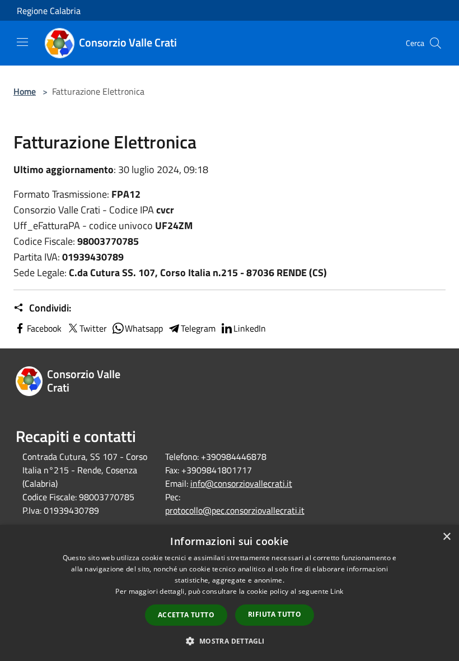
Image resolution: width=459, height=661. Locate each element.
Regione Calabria (49, 10)
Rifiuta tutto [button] (274, 614)
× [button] (446, 537)
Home (24, 91)
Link (336, 591)
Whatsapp (144, 328)
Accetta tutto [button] (186, 615)
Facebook (44, 328)
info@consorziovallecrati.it (241, 483)
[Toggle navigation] (22, 42)
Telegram (198, 328)
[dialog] (229, 593)
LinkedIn (249, 328)
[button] (229, 641)
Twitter (93, 328)
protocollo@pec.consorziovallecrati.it (235, 510)
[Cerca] (435, 43)
